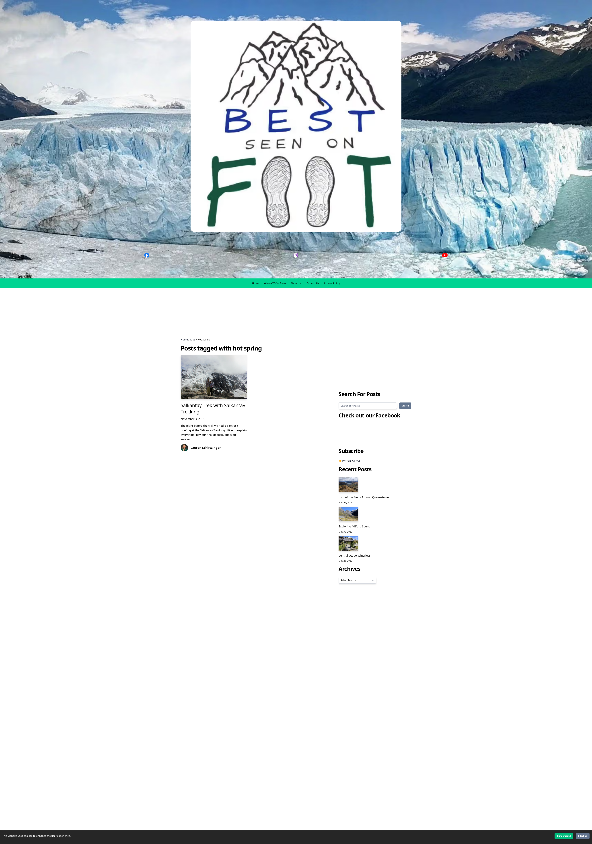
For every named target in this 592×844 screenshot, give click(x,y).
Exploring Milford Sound (354, 526)
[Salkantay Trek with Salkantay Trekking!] (214, 377)
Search (405, 405)
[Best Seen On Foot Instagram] (296, 255)
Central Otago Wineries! (354, 555)
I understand (564, 835)
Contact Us (312, 283)
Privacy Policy (332, 283)
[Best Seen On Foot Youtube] (445, 255)
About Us (296, 283)
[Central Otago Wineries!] (348, 543)
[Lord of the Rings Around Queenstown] (348, 484)
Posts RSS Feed (351, 461)
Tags (192, 339)
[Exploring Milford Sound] (348, 514)
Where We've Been (275, 283)
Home (255, 283)
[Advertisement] (92, 313)
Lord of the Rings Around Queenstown (364, 497)
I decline (582, 835)
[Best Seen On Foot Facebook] (146, 255)
